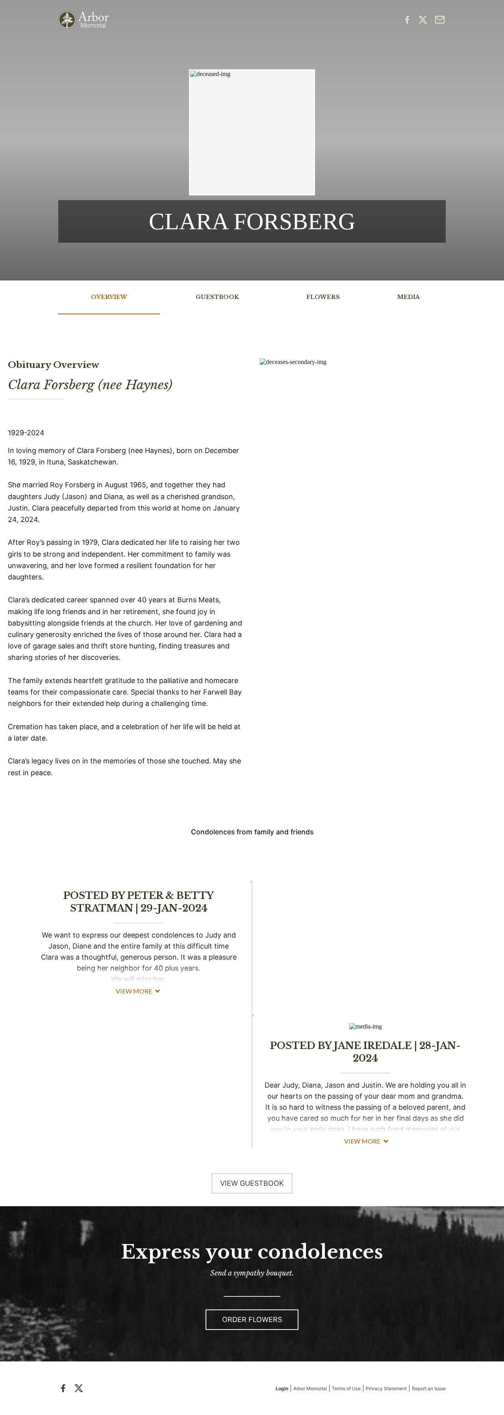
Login (282, 1388)
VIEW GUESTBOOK (252, 1183)
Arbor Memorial (310, 1388)
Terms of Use (346, 1388)
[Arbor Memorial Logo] (83, 20)
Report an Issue (429, 1388)
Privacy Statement (386, 1388)
